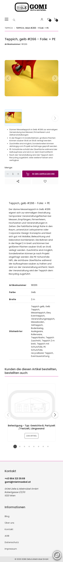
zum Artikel (31, 436)
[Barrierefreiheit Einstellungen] (57, 553)
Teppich (9, 27)
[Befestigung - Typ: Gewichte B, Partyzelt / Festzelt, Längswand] (31, 404)
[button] (55, 78)
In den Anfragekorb (43, 173)
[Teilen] (18, 181)
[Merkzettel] (45, 181)
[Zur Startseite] (31, 12)
